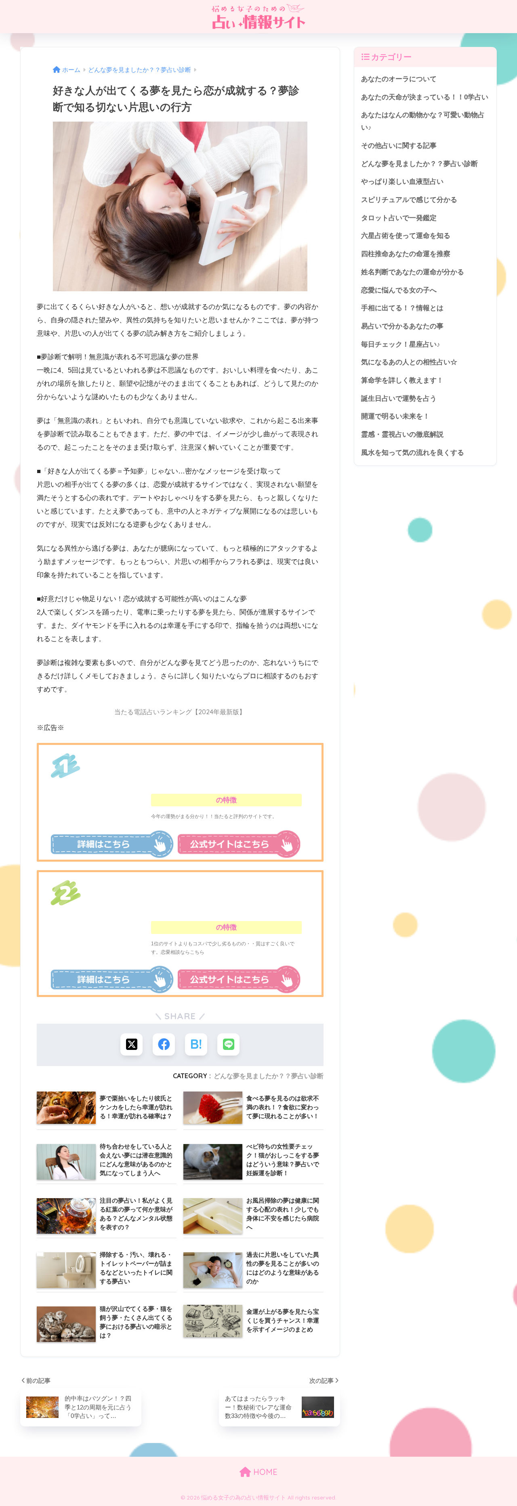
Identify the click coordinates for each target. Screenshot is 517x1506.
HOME (264, 1472)
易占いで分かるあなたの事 (402, 326)
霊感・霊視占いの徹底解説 (402, 434)
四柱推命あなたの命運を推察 (405, 254)
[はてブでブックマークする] (196, 1044)
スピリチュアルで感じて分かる (409, 200)
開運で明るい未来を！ (395, 416)
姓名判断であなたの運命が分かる (412, 272)
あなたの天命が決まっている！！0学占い (424, 97)
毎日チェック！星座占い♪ (400, 344)
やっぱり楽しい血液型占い (402, 181)
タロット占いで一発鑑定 (399, 218)
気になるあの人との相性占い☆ (409, 362)
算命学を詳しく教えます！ (402, 380)
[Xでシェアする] (131, 1044)
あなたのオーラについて (399, 79)
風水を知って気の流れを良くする (412, 452)
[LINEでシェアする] (228, 1044)
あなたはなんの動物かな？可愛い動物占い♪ (423, 121)
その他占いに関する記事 (399, 145)
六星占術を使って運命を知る (405, 236)
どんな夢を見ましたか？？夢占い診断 (269, 1076)
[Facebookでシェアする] (164, 1044)
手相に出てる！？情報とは (402, 308)
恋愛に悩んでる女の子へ (399, 290)
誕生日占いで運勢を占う (399, 398)
